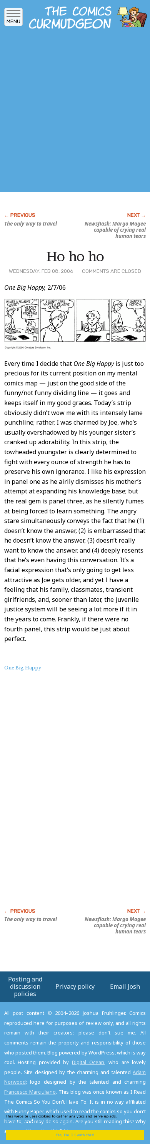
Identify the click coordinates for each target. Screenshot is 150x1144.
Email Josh (125, 986)
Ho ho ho (75, 256)
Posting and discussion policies (25, 986)
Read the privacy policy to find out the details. (69, 1119)
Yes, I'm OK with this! (75, 1134)
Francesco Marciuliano (30, 1091)
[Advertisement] (75, 113)
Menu (13, 21)
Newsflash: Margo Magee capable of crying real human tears (115, 229)
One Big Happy (22, 667)
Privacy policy (75, 986)
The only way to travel (30, 223)
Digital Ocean (88, 1062)
